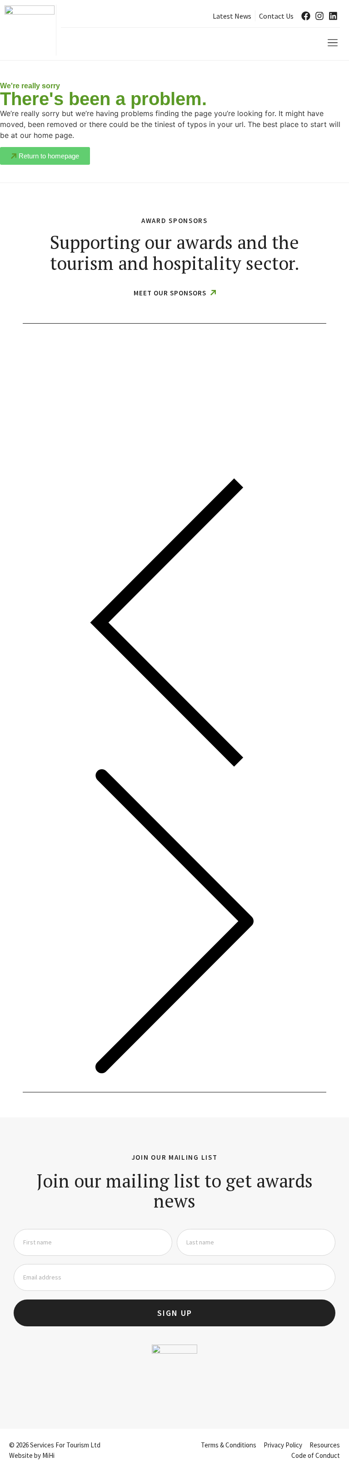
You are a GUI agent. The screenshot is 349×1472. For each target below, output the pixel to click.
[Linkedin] (333, 16)
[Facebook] (306, 16)
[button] (332, 43)
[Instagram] (319, 16)
